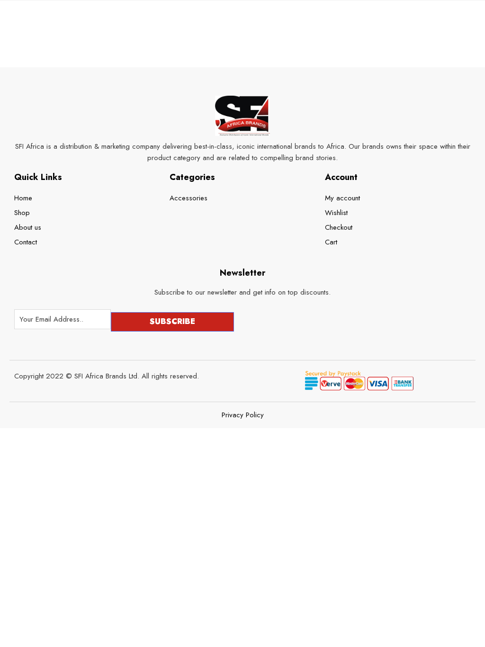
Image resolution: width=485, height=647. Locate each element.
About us (27, 227)
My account (342, 198)
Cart (331, 242)
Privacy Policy (243, 415)
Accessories (188, 198)
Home (23, 198)
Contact (25, 242)
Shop (22, 212)
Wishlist (336, 212)
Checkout (338, 227)
